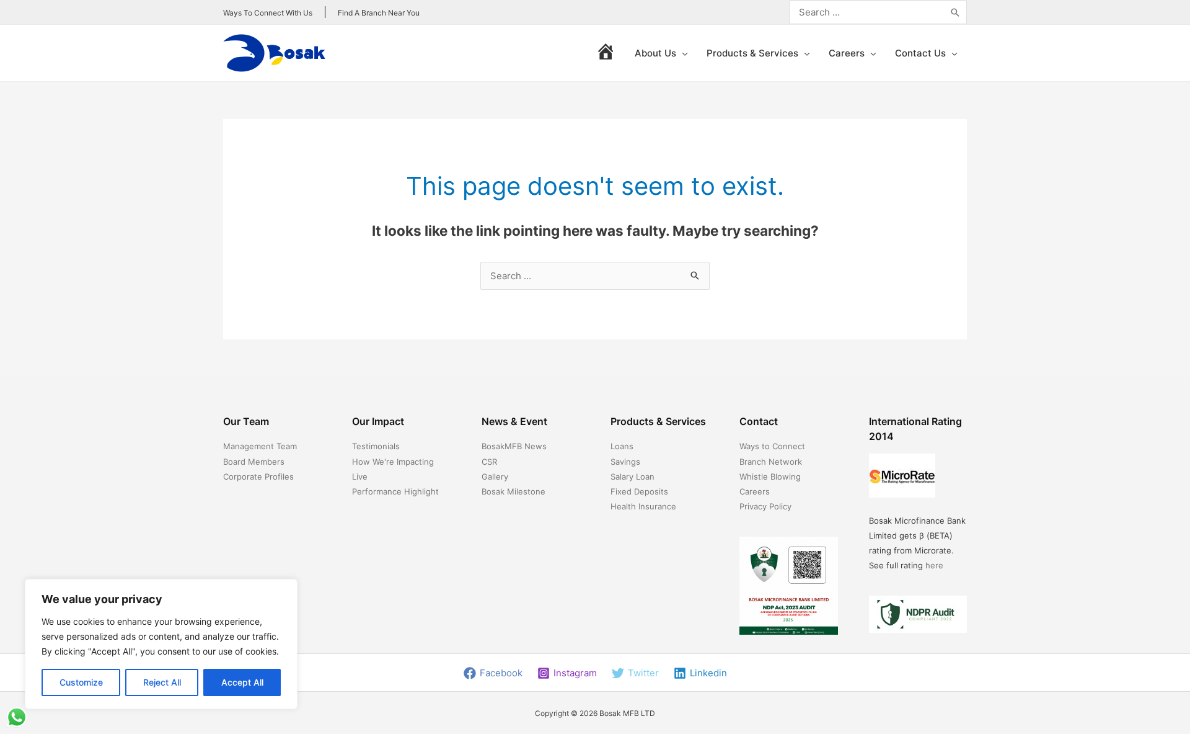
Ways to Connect (772, 446)
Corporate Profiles (258, 476)
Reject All (162, 682)
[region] (161, 644)
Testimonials (376, 446)
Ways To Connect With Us (267, 12)
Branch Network (770, 462)
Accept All (242, 682)
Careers (754, 491)
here (934, 565)
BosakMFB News (514, 446)
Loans (621, 446)
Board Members (253, 462)
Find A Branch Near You (379, 12)
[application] (682, 53)
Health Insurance (643, 506)
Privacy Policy (765, 506)
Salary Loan (632, 476)
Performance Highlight (395, 491)
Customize (81, 682)
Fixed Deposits (639, 491)
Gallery (495, 476)
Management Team (260, 446)
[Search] (955, 12)
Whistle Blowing (770, 476)
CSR (489, 462)
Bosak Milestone (513, 491)
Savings (625, 462)
